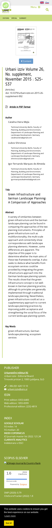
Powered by (15, 484)
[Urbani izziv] (6, 9)
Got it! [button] (9, 523)
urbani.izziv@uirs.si (17, 389)
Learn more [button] (10, 516)
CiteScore (22, 473)
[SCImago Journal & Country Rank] (22, 463)
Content (26, 61)
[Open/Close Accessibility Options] (5, 5)
